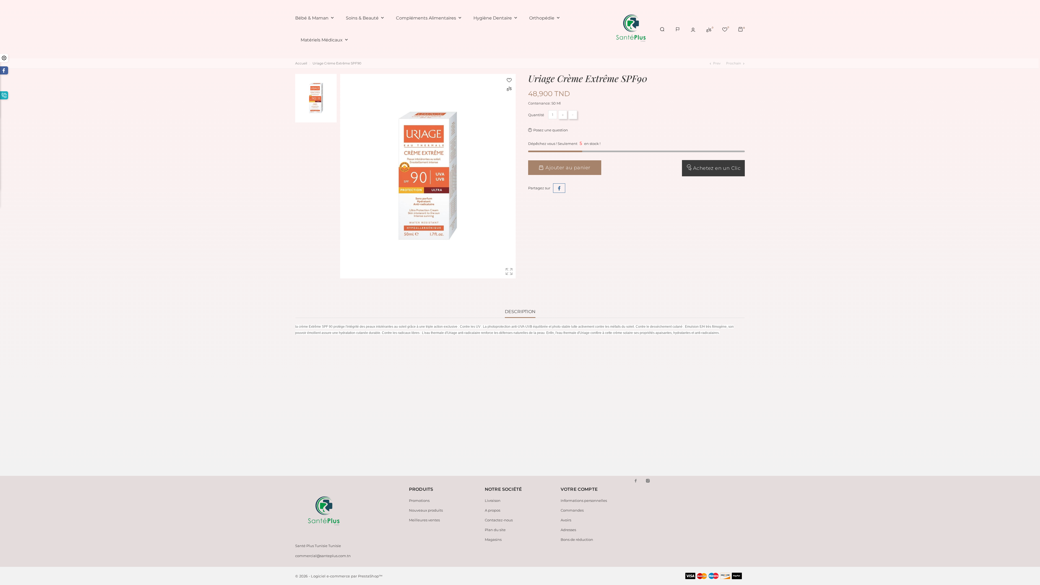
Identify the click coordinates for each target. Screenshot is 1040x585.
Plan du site (495, 530)
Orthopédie (545, 18)
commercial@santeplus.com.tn (323, 556)
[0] (708, 29)
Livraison (492, 500)
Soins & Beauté (365, 18)
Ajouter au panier (567, 168)
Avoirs (566, 520)
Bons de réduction (577, 539)
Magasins (493, 539)
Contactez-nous (499, 520)
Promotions (419, 500)
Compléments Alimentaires (429, 18)
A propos (492, 510)
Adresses (568, 530)
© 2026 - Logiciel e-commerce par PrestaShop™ (338, 576)
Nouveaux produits (426, 510)
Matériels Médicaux (325, 40)
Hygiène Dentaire (495, 18)
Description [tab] (520, 311)
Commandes (572, 510)
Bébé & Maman (315, 18)
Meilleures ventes (424, 520)
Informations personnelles (584, 500)
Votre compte (579, 489)
